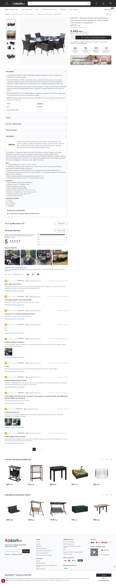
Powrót (8, 14)
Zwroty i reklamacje (68, 542)
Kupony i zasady (67, 554)
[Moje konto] (103, 3)
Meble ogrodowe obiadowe (44, 14)
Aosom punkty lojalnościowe (43, 550)
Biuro (37, 9)
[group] (15, 476)
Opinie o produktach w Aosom (44, 555)
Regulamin (7, 554)
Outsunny (40, 103)
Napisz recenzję (61, 230)
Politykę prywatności (64, 580)
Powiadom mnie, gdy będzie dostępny (94, 37)
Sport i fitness (73, 9)
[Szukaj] (88, 3)
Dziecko (62, 9)
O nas (37, 542)
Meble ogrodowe (30, 14)
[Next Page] (42, 449)
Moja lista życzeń (40, 569)
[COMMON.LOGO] (18, 3)
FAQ (64, 549)
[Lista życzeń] (96, 3)
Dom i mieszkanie (27, 9)
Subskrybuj (26, 551)
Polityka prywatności (17, 554)
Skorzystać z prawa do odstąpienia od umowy (46, 566)
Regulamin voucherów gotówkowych (73, 552)
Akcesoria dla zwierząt (50, 9)
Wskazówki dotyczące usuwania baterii (71, 547)
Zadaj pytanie (61, 223)
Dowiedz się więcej (10, 237)
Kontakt (38, 544)
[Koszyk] (110, 3)
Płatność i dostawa (68, 544)
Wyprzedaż (107, 9)
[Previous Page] (30, 449)
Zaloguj (38, 561)
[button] (36, 71)
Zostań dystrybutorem (42, 553)
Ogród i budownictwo (11, 9)
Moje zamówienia (41, 563)
